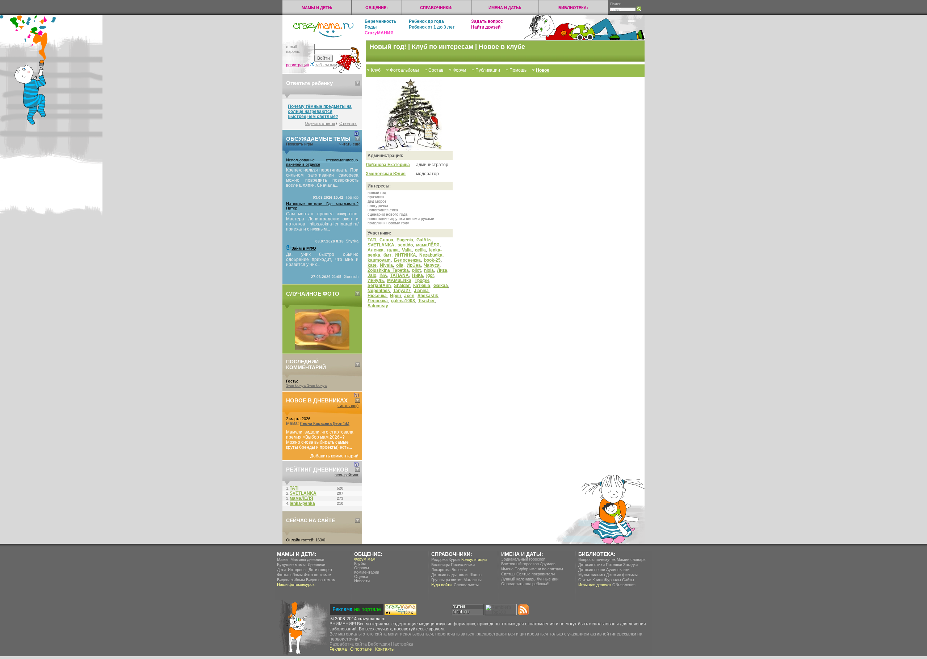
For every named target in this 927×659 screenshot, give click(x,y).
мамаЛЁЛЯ (428, 245)
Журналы (612, 580)
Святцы (508, 574)
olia (399, 265)
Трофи (422, 280)
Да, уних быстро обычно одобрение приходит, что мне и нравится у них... (322, 259)
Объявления (624, 585)
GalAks (424, 239)
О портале (361, 649)
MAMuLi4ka (399, 280)
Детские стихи (591, 564)
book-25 (432, 260)
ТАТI (372, 239)
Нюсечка (377, 295)
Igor (430, 275)
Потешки (614, 564)
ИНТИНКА (405, 255)
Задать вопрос (487, 21)
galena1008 (403, 300)
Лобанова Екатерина (388, 164)
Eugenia (405, 239)
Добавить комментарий (334, 456)
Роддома (439, 559)
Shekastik (428, 295)
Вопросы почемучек (597, 559)
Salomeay (378, 305)
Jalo (372, 275)
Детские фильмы (622, 575)
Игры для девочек (594, 585)
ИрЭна (414, 265)
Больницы (440, 564)
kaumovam (379, 260)
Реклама (338, 649)
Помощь (518, 70)
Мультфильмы (591, 575)
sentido (405, 245)
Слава (386, 239)
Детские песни (591, 569)
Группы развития (446, 580)
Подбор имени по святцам (539, 569)
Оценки (361, 576)
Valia (407, 250)
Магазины (473, 580)
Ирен (395, 295)
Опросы (361, 568)
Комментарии (366, 572)
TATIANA (399, 275)
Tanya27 (402, 290)
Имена (507, 569)
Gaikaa (440, 285)
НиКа (417, 275)
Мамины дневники (307, 559)
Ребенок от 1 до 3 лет (432, 27)
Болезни (459, 569)
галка (393, 250)
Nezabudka (430, 255)
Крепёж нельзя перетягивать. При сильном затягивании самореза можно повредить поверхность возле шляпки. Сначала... (322, 178)
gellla (420, 250)
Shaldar (402, 285)
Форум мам (365, 559)
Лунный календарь (518, 579)
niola (429, 270)
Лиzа (442, 270)
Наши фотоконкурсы (296, 584)
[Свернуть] (357, 83)
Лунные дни (547, 579)
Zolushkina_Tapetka (388, 270)
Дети (281, 569)
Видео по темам (321, 580)
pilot (416, 270)
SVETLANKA (381, 245)
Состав (435, 70)
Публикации (487, 70)
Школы (476, 575)
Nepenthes (379, 290)
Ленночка (378, 300)
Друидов (547, 564)
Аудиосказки (617, 569)
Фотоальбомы (404, 70)
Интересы (297, 569)
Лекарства (440, 569)
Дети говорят (320, 569)
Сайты (628, 580)
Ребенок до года (426, 21)
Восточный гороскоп (520, 564)
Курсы (454, 559)
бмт (387, 255)
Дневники (316, 564)
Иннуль (376, 280)
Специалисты (466, 585)
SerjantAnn (379, 285)
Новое (542, 70)
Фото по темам (317, 575)
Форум (459, 70)
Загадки (630, 564)
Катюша (421, 285)
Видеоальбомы (291, 580)
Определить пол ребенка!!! (525, 584)
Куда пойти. (442, 585)
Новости (362, 581)
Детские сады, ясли (449, 575)
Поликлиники (463, 564)
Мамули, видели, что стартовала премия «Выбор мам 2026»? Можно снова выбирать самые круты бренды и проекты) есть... (319, 440)
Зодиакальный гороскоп (523, 559)
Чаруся (432, 265)
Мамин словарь (631, 559)
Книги (597, 580)
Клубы (360, 563)
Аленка (375, 250)
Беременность (380, 21)
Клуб (376, 70)
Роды (371, 27)
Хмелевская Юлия (386, 173)
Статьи (584, 580)
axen (409, 295)
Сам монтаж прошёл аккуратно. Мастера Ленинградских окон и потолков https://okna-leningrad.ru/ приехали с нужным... (322, 221)
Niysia (386, 265)
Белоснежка (407, 260)
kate (372, 265)
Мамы (282, 559)
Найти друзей (485, 27)
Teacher (426, 300)
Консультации (474, 559)
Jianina (421, 290)
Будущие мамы (291, 564)
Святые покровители (535, 574)
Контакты (385, 649)
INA (383, 275)
